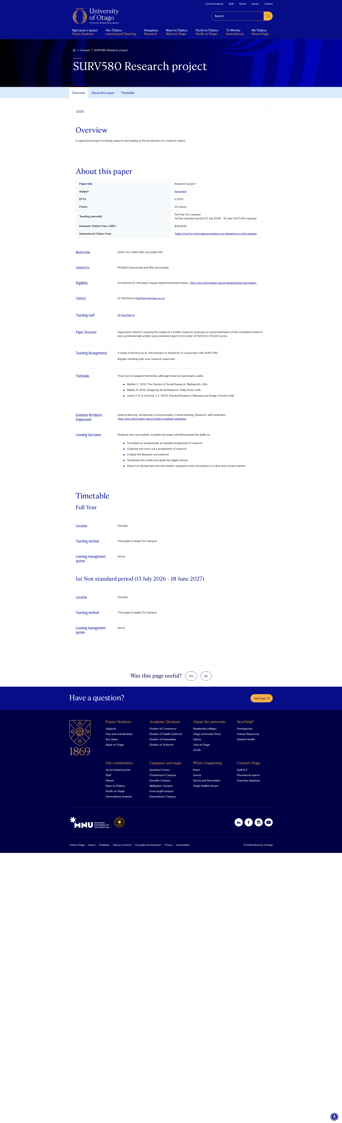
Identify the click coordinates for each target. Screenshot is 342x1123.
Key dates (112, 739)
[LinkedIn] (239, 822)
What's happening (207, 763)
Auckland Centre (159, 769)
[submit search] (268, 16)
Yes (191, 676)
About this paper (103, 92)
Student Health (246, 739)
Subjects (111, 728)
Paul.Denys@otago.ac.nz (150, 298)
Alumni (242, 3)
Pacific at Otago (115, 791)
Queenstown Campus (162, 796)
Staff (231, 3)
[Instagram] (259, 822)
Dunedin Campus (159, 780)
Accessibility (183, 845)
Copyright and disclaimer (148, 845)
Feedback (104, 845)
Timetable (127, 92)
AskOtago (260, 698)
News (196, 769)
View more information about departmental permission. (223, 282)
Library (255, 3)
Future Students (118, 722)
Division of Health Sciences (165, 733)
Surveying (180, 191)
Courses (85, 50)
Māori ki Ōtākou (115, 785)
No (206, 676)
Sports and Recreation (206, 780)
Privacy (169, 845)
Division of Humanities (162, 739)
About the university (209, 722)
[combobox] (237, 16)
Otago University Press (207, 733)
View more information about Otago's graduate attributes (152, 418)
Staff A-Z (242, 769)
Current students (214, 3)
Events (197, 775)
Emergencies (244, 728)
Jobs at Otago (201, 744)
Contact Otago (248, 763)
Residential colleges (204, 728)
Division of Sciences (161, 744)
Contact (268, 3)
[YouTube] (269, 822)
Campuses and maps (165, 763)
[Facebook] (249, 822)
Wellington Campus (160, 785)
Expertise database (248, 780)
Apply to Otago (115, 744)
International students (119, 796)
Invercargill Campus (161, 791)
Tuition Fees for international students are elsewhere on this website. (216, 233)
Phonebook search (248, 775)
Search (91, 845)
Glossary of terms (122, 845)
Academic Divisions (164, 722)
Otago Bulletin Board (205, 785)
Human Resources (248, 733)
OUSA (197, 749)
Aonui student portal (118, 769)
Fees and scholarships (119, 733)
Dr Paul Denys (126, 315)
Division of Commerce (162, 728)
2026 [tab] (80, 111)
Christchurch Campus (162, 775)
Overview (78, 92)
